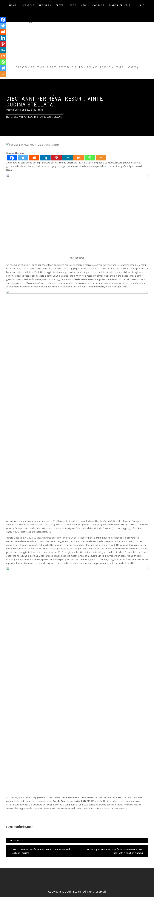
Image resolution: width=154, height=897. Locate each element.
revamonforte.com (19, 827)
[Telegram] (3, 68)
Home (13, 5)
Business (45, 5)
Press (40, 109)
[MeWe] (67, 157)
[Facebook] (12, 157)
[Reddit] (34, 157)
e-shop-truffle (120, 5)
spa (21, 840)
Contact (98, 5)
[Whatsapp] (90, 157)
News (84, 5)
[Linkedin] (45, 157)
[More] (101, 157)
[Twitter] (23, 157)
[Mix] (78, 157)
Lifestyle (27, 5)
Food (73, 5)
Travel (60, 5)
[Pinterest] (56, 157)
